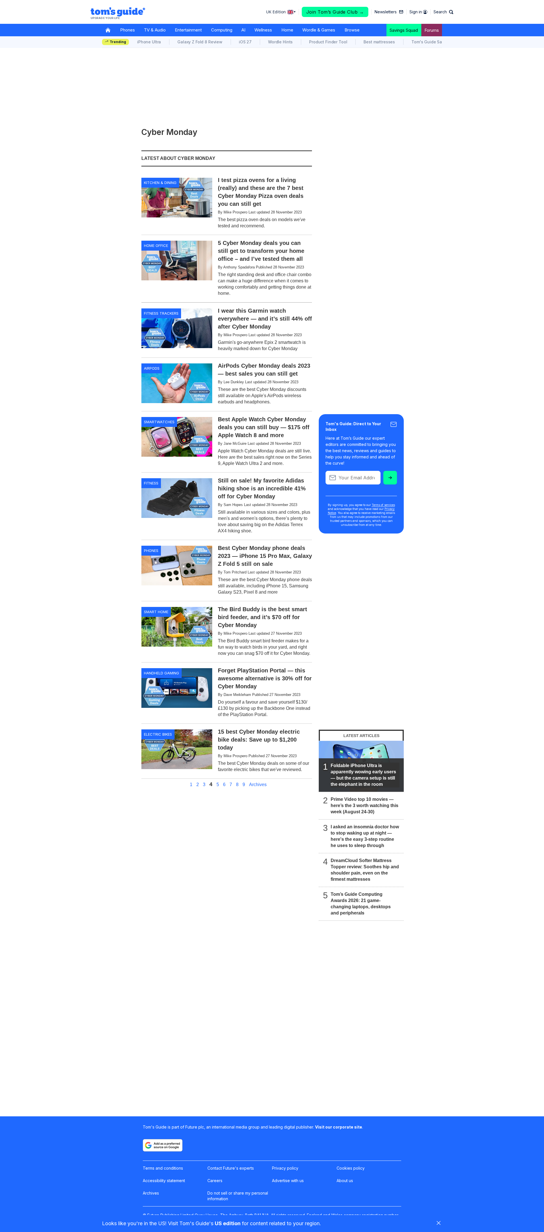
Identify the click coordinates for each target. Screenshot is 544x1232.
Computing (221, 30)
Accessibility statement (164, 1180)
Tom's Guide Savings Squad (438, 41)
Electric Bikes (158, 734)
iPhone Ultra (149, 41)
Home (287, 30)
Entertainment (188, 30)
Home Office (156, 245)
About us (345, 1180)
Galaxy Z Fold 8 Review (199, 41)
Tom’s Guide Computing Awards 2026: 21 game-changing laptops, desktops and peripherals (361, 903)
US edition (228, 1223)
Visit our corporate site (338, 1127)
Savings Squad (404, 30)
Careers (214, 1180)
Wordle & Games (318, 30)
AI (243, 30)
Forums (431, 30)
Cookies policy (351, 1168)
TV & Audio (155, 30)
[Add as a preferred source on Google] (162, 1145)
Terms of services (383, 505)
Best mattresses (379, 41)
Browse (352, 30)
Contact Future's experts (230, 1168)
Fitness (151, 483)
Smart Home (156, 611)
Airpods (152, 368)
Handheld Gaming (161, 673)
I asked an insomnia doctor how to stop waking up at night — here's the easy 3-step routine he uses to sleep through (365, 836)
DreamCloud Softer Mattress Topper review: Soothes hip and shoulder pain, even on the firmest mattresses (365, 870)
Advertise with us (288, 1180)
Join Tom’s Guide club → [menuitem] (335, 12)
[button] (443, 12)
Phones (127, 30)
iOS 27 (245, 41)
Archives (258, 784)
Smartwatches (159, 422)
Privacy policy (285, 1168)
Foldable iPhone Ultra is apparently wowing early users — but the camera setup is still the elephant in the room (363, 775)
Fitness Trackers (161, 313)
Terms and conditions (163, 1168)
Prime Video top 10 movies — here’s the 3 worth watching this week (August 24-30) (364, 805)
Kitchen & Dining (160, 182)
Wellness (263, 30)
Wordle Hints (280, 41)
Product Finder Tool (328, 41)
